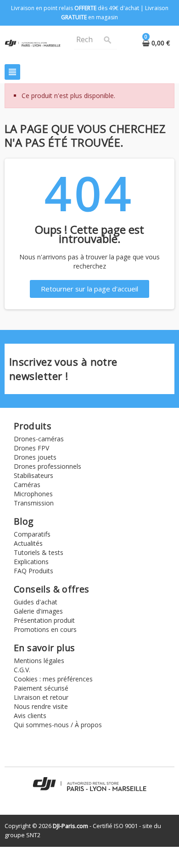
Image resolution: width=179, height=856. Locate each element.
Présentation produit (44, 620)
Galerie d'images (38, 611)
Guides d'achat (35, 602)
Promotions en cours (45, 629)
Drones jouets (35, 457)
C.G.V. (22, 669)
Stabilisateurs (33, 475)
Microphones (33, 493)
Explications (31, 561)
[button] (89, 289)
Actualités (28, 543)
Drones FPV (31, 448)
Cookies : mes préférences (53, 679)
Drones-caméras (39, 438)
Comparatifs (32, 534)
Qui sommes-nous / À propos (58, 724)
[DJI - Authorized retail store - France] (33, 42)
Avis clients (30, 715)
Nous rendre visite (41, 706)
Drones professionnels (47, 466)
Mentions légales (39, 660)
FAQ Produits (33, 570)
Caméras (27, 484)
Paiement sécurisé (41, 688)
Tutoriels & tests (38, 552)
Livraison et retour (41, 697)
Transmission (34, 503)
